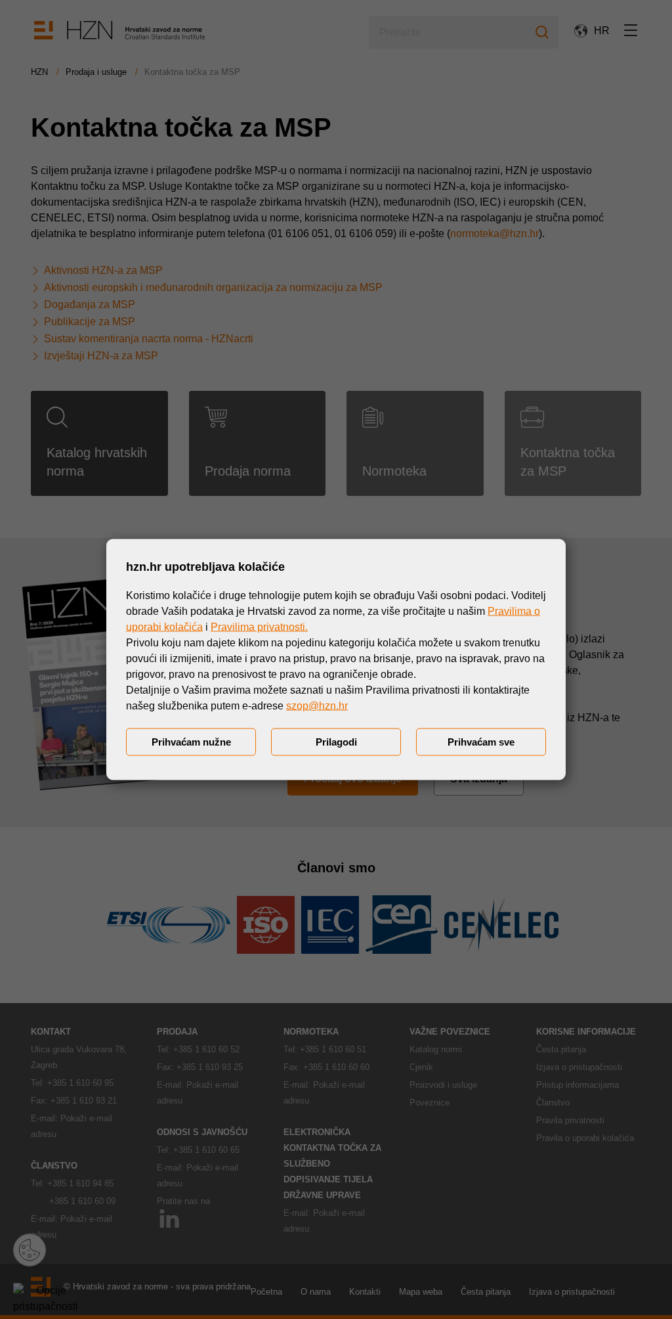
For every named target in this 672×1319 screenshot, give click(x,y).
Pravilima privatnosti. (259, 627)
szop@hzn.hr (317, 705)
